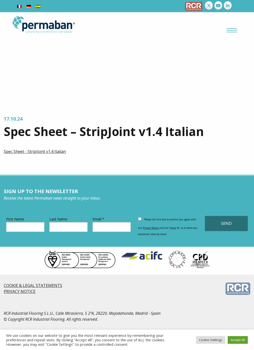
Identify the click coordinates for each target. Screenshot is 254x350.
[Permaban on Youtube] (218, 5)
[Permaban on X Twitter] (209, 5)
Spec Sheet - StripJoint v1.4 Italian (35, 151)
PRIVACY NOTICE (19, 291)
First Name (15, 219)
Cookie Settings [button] (210, 340)
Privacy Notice (151, 228)
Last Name (58, 219)
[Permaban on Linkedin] (228, 5)
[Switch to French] (19, 6)
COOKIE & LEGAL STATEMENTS (33, 285)
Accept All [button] (238, 340)
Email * (98, 219)
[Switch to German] (28, 6)
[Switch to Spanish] (38, 6)
